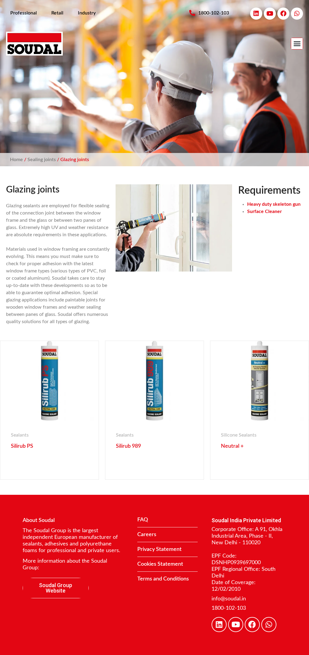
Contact (155, 587)
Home (16, 159)
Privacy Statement (159, 549)
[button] (297, 43)
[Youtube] (270, 14)
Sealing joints (41, 159)
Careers (146, 534)
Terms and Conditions (163, 579)
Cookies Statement (160, 564)
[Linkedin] (256, 14)
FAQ (142, 520)
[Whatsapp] (297, 14)
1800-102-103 (229, 608)
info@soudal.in (229, 599)
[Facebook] (283, 14)
